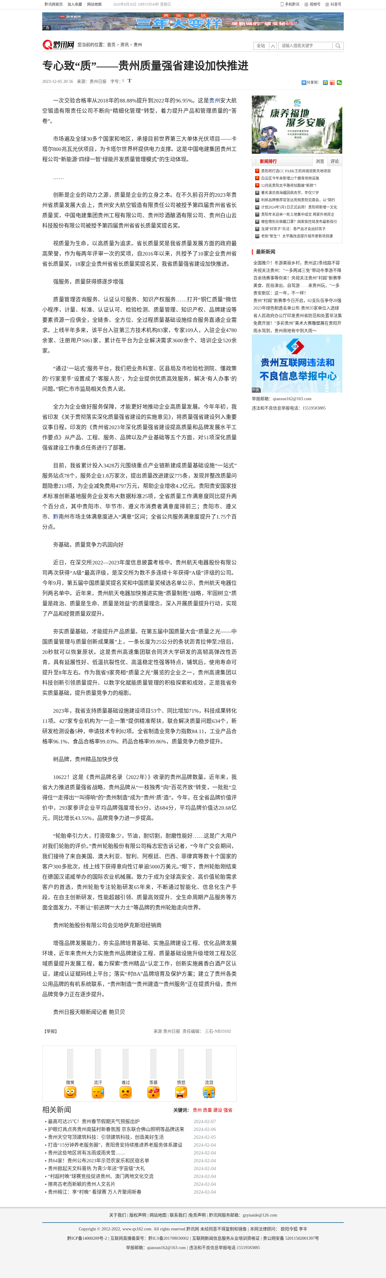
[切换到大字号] (129, 80)
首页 (111, 44)
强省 (228, 1110)
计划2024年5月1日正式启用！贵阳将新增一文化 (299, 207)
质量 (207, 1110)
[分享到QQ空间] (325, 82)
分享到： (314, 82)
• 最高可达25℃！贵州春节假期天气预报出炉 (92, 1121)
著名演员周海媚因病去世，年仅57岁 (290, 193)
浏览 (320, 161)
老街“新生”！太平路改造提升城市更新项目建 (297, 236)
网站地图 (94, 4)
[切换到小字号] (123, 81)
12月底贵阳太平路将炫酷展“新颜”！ (289, 186)
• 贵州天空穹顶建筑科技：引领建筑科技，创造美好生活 (104, 1137)
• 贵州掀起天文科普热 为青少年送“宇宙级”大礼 (95, 1168)
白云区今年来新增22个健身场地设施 (290, 178)
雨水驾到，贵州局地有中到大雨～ (285, 330)
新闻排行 (268, 161)
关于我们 (117, 1215)
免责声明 (197, 1215)
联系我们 (178, 1215)
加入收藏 (75, 4)
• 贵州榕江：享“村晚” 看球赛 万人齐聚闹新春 (93, 1192)
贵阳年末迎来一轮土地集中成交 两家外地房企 (297, 214)
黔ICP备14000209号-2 (87, 1238)
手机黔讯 (292, 4)
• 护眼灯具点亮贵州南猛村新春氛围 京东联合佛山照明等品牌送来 (114, 1129)
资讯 (124, 44)
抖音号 (336, 4)
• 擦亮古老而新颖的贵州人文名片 (80, 1184)
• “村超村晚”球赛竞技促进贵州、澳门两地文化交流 (99, 1176)
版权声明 (137, 1215)
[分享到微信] (339, 82)
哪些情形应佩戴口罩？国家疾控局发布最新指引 (299, 222)
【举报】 (50, 1031)
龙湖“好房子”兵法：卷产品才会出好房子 (293, 229)
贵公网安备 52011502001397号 (291, 1238)
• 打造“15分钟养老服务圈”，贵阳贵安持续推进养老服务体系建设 (113, 1145)
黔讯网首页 (54, 4)
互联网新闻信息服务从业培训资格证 (226, 1238)
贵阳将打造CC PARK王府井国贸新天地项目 (296, 171)
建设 (217, 1110)
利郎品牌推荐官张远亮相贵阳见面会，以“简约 (298, 200)
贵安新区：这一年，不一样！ (280, 293)
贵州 (138, 44)
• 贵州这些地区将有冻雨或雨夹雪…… (85, 1152)
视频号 (315, 4)
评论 (335, 161)
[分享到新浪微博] (332, 82)
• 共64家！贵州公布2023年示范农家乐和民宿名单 (97, 1160)
